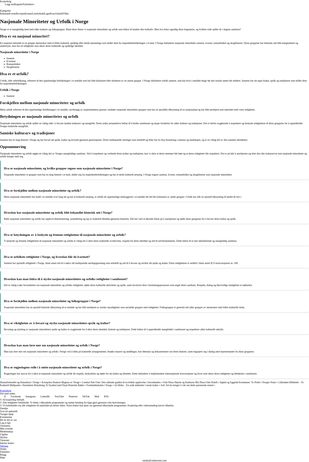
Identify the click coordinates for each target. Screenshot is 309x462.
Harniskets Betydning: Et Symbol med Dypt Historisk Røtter (53, 385)
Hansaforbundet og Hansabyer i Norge (19, 382)
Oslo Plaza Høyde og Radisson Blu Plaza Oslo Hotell (190, 382)
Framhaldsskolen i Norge (99, 385)
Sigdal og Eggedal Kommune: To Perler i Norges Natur (248, 382)
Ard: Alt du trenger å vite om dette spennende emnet (186, 385)
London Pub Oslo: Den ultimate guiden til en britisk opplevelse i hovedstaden (121, 382)
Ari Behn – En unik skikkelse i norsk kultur (136, 385)
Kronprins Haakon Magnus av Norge (61, 382)
